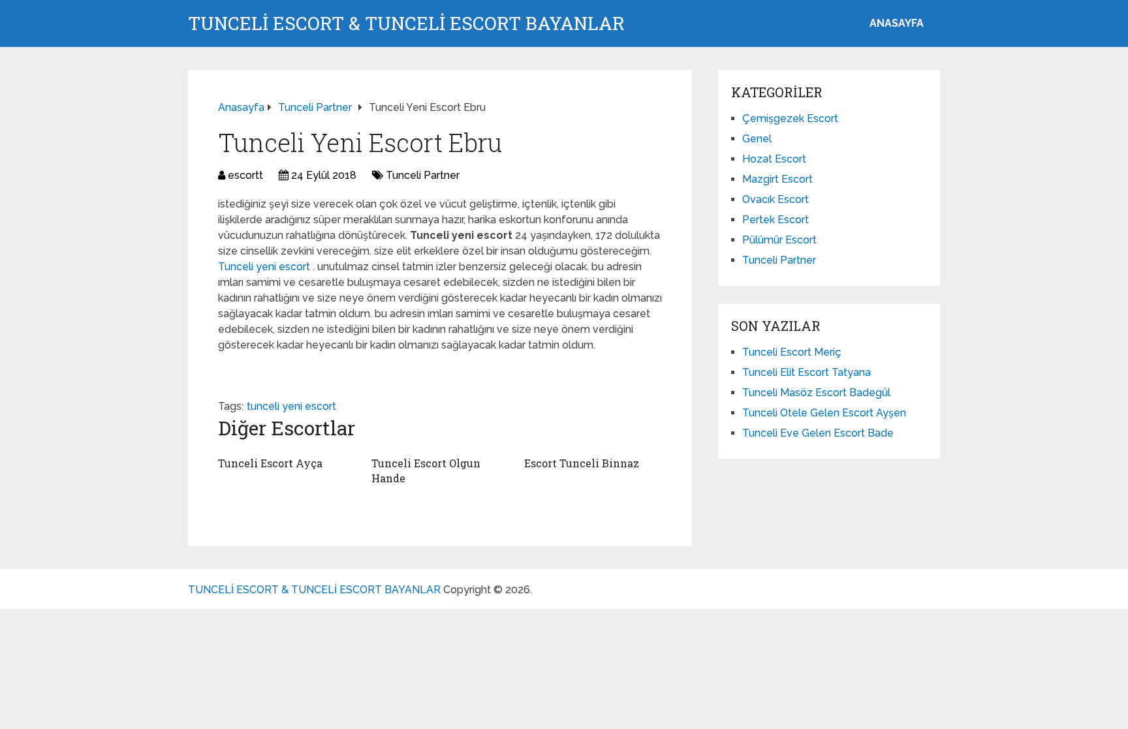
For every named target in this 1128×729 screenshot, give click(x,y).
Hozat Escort (774, 159)
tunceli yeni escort (291, 406)
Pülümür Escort (779, 240)
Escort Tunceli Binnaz (581, 463)
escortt (245, 175)
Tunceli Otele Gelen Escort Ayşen (824, 413)
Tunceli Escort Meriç (791, 352)
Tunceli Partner (423, 175)
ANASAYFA (897, 23)
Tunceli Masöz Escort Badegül (816, 392)
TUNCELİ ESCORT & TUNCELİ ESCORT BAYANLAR (406, 23)
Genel (757, 138)
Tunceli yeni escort (265, 266)
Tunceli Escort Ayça (270, 463)
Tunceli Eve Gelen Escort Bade (818, 433)
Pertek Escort (775, 219)
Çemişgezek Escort (790, 118)
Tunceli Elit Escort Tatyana (806, 372)
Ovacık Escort (775, 199)
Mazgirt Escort (777, 179)
